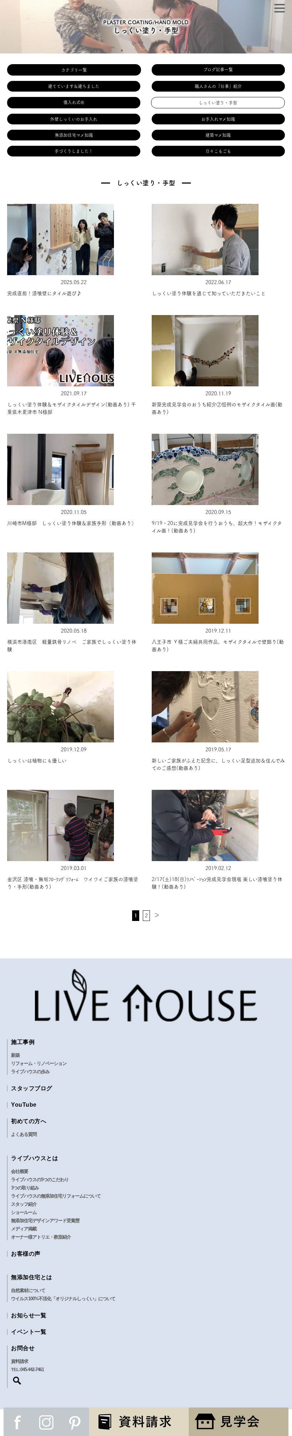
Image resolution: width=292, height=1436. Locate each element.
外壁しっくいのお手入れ (73, 119)
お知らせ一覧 (28, 1315)
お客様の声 (26, 1254)
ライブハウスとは (34, 1158)
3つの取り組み (25, 1187)
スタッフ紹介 (24, 1204)
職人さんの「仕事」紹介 (218, 86)
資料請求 (19, 1361)
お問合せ (23, 1348)
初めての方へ (28, 1121)
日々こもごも (218, 151)
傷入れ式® (73, 102)
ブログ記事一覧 (218, 69)
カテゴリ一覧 (74, 70)
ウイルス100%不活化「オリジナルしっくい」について (63, 1298)
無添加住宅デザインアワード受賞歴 (45, 1220)
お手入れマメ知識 (218, 119)
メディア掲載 (24, 1228)
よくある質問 (24, 1134)
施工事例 (23, 1042)
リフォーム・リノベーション (39, 1063)
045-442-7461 (32, 1369)
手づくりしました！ (73, 151)
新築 (15, 1055)
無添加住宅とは (31, 1277)
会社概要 (19, 1171)
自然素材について (28, 1290)
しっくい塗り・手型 (218, 103)
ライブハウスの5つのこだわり (40, 1179)
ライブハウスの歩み (30, 1071)
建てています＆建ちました (73, 86)
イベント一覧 (28, 1332)
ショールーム (24, 1212)
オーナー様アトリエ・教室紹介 (41, 1237)
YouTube (24, 1105)
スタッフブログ (31, 1088)
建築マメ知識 (218, 135)
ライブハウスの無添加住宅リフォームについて (56, 1196)
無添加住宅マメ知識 (74, 135)
